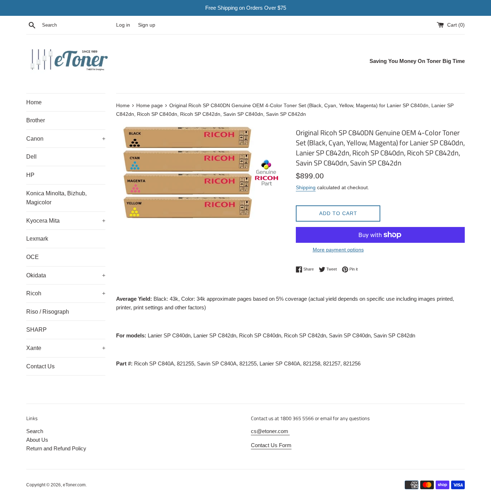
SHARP (36, 330)
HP (30, 175)
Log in (123, 25)
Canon (65, 139)
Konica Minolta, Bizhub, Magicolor (56, 198)
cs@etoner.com (270, 431)
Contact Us (40, 366)
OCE (32, 257)
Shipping (306, 187)
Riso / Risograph (47, 312)
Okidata (65, 275)
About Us (37, 440)
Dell (31, 157)
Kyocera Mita (65, 221)
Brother (35, 120)
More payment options (338, 250)
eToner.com (74, 484)
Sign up (146, 25)
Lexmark (37, 239)
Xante (65, 348)
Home (34, 102)
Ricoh (65, 293)
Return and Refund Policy (56, 448)
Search (34, 431)
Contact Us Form (271, 445)
